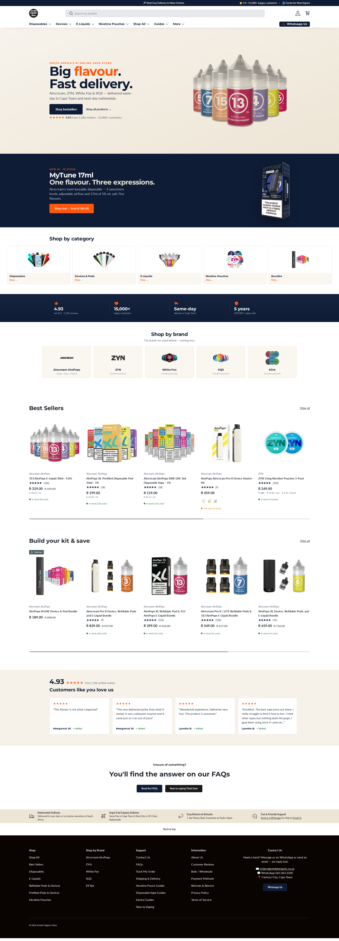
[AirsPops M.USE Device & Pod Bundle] (55, 576)
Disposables (38, 24)
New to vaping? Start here (184, 788)
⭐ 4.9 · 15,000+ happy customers (258, 2)
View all (305, 408)
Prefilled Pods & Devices (44, 892)
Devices (61, 24)
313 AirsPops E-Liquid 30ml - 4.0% (50, 478)
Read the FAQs (149, 788)
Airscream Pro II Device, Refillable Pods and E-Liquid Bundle (111, 613)
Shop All (139, 24)
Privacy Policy (200, 892)
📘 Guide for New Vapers (296, 2)
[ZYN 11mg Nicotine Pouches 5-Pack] (284, 443)
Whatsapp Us (275, 887)
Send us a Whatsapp (271, 817)
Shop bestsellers (66, 109)
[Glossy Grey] (215, 501)
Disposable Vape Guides (151, 892)
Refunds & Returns (202, 885)
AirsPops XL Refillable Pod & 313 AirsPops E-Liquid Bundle (164, 613)
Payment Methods (202, 878)
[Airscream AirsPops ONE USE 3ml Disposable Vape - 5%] (169, 443)
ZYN (89, 864)
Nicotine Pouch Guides (150, 885)
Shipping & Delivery (148, 878)
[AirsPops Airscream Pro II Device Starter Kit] (226, 443)
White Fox (92, 871)
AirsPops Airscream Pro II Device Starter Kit (226, 480)
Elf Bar (90, 885)
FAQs (139, 864)
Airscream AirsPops (98, 857)
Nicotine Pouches (112, 24)
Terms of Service (201, 899)
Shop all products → (98, 109)
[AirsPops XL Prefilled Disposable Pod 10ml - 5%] (112, 443)
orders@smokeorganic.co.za (277, 868)
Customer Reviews (202, 864)
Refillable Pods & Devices (44, 885)
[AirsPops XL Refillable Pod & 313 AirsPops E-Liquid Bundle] (169, 576)
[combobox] (165, 13)
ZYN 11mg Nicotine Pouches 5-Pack (281, 478)
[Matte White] (203, 501)
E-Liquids (83, 24)
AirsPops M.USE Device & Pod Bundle (53, 611)
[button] (308, 13)
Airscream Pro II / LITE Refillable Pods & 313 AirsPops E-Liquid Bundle (226, 613)
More (176, 24)
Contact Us (143, 857)
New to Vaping (145, 906)
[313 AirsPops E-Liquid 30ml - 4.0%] (55, 443)
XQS (89, 878)
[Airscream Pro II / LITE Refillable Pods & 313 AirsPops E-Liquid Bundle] (226, 576)
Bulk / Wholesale (201, 871)
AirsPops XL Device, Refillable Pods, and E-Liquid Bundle (283, 613)
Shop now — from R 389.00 (72, 208)
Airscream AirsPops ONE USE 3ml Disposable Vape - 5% (165, 480)
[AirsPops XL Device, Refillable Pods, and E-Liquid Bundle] (284, 576)
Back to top (169, 829)
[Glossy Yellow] (209, 501)
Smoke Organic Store (47, 925)
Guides (159, 24)
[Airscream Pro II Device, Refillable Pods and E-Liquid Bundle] (112, 576)
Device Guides (145, 899)
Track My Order (145, 871)
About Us (197, 857)
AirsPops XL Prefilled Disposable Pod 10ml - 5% (109, 480)
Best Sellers (36, 864)
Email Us (297, 817)
